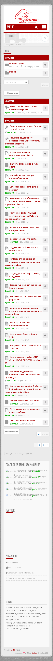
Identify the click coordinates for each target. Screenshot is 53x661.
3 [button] (43, 445)
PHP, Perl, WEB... (39, 112)
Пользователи (14, 567)
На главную (13, 562)
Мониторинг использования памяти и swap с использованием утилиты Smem (23, 311)
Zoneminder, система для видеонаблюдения (33, 482)
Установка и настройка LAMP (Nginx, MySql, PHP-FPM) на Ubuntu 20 (24, 360)
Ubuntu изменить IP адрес (22, 420)
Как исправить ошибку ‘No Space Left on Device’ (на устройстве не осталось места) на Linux (23, 389)
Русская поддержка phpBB (14, 658)
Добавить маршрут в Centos (23, 239)
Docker (12, 71)
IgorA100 (9, 112)
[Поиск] (26, 82)
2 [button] (39, 445)
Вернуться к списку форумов (18, 453)
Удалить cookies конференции (21, 578)
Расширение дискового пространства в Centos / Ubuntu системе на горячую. (22, 140)
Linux (6, 51)
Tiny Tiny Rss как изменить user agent (30, 476)
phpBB (13, 650)
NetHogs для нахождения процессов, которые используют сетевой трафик (23, 261)
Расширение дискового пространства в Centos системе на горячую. (22, 374)
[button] (47, 445)
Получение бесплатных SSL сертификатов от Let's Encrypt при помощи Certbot (22, 215)
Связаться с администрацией (21, 572)
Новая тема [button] (12, 93)
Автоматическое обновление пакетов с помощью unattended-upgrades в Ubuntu (23, 201)
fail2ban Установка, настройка (24, 400)
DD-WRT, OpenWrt (17, 63)
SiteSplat (34, 653)
